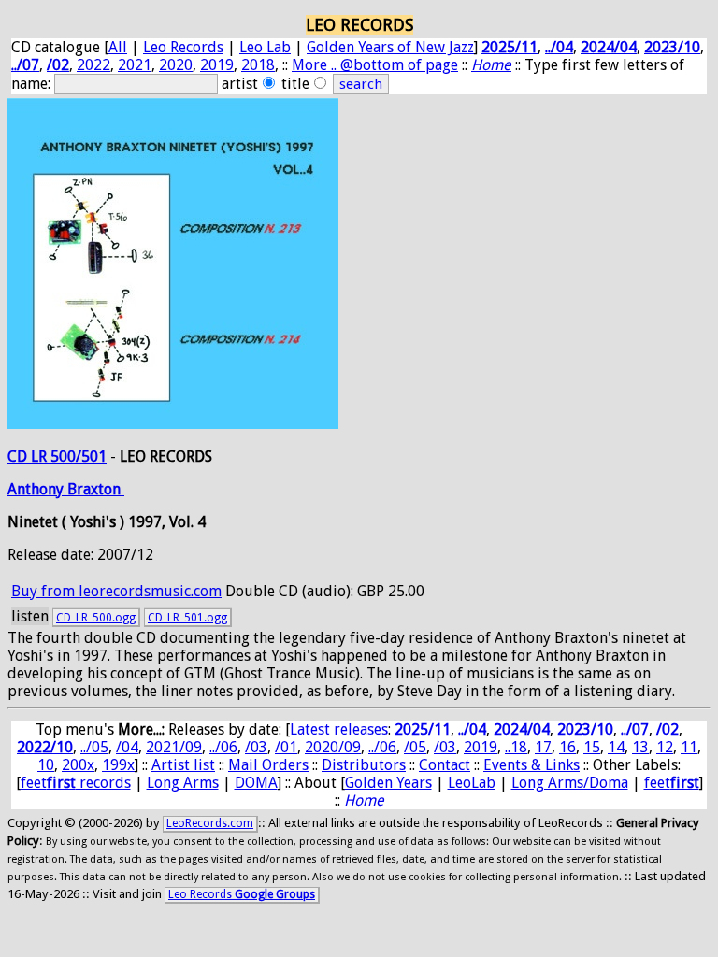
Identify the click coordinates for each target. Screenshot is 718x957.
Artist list (183, 765)
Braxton (95, 489)
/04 (127, 747)
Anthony (37, 489)
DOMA (256, 783)
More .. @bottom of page (375, 65)
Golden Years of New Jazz (390, 47)
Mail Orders (268, 765)
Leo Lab (265, 47)
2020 (176, 65)
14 (616, 747)
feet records (76, 783)
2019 (217, 65)
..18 (516, 747)
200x (78, 765)
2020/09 (333, 747)
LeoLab (471, 783)
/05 (415, 747)
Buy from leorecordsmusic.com (116, 591)
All (117, 47)
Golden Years (388, 783)
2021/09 (174, 747)
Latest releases (339, 729)
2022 (93, 65)
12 (664, 747)
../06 (223, 747)
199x (118, 765)
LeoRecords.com (209, 823)
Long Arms (183, 783)
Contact (444, 765)
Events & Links (531, 765)
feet (671, 783)
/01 (286, 747)
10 (45, 765)
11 (689, 747)
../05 (94, 747)
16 (567, 747)
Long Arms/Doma (569, 783)
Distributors (364, 765)
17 (543, 747)
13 (640, 747)
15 (591, 747)
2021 (134, 65)
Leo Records (183, 47)
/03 (256, 747)
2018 (258, 65)
